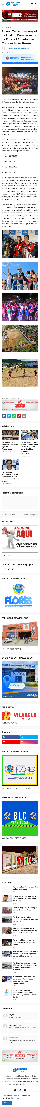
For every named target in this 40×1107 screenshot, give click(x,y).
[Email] (24, 416)
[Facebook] (4, 416)
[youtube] (11, 742)
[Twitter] (9, 416)
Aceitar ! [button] (7, 1103)
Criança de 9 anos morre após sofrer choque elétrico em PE (25, 909)
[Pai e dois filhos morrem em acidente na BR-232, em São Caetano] (7, 942)
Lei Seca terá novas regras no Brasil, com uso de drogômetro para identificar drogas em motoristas (29, 447)
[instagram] (29, 742)
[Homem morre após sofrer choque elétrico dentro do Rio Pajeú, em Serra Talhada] (7, 930)
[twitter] (29, 737)
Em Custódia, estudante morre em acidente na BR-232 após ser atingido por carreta (10, 476)
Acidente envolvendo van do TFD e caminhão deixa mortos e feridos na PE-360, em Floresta (25, 966)
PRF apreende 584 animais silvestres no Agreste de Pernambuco (10, 445)
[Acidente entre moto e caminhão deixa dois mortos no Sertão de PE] (7, 919)
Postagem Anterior (10, 515)
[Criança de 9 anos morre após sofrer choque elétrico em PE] (7, 910)
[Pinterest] (19, 416)
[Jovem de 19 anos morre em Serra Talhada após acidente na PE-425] (7, 898)
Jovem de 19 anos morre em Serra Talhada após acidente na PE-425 (24, 898)
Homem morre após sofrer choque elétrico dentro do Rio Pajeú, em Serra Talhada (25, 930)
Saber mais (15, 1098)
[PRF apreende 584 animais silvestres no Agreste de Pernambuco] (10, 435)
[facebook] (11, 737)
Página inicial (6, 27)
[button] (3, 4)
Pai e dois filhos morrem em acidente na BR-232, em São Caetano (24, 942)
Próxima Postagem (30, 515)
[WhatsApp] (14, 416)
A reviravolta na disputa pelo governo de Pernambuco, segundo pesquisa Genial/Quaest (25, 980)
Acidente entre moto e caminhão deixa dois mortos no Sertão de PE (25, 919)
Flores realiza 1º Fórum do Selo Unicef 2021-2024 (25, 888)
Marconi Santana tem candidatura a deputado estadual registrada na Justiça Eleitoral (25, 993)
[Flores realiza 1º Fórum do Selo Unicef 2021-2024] (7, 889)
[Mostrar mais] (29, 416)
